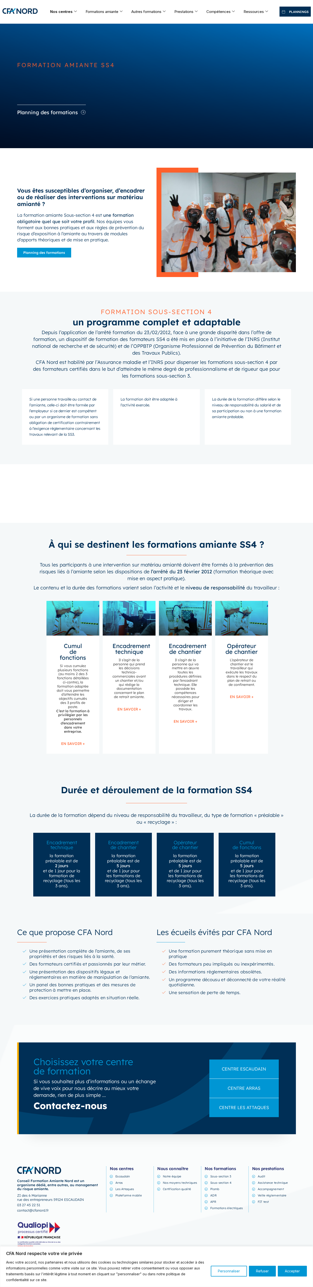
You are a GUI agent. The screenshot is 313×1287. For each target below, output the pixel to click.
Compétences (218, 11)
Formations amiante (102, 11)
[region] (156, 1266)
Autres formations (146, 11)
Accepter (292, 1271)
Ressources (254, 11)
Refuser (262, 1271)
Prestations (183, 11)
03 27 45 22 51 (28, 1205)
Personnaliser (229, 1271)
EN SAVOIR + (73, 743)
